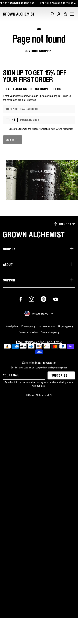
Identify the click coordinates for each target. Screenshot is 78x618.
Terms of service (47, 326)
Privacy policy (28, 326)
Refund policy (11, 326)
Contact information (28, 332)
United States (40, 313)
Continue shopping (38, 51)
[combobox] (11, 120)
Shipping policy (65, 326)
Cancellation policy (50, 332)
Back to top (67, 224)
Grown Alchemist (37, 395)
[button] (52, 14)
